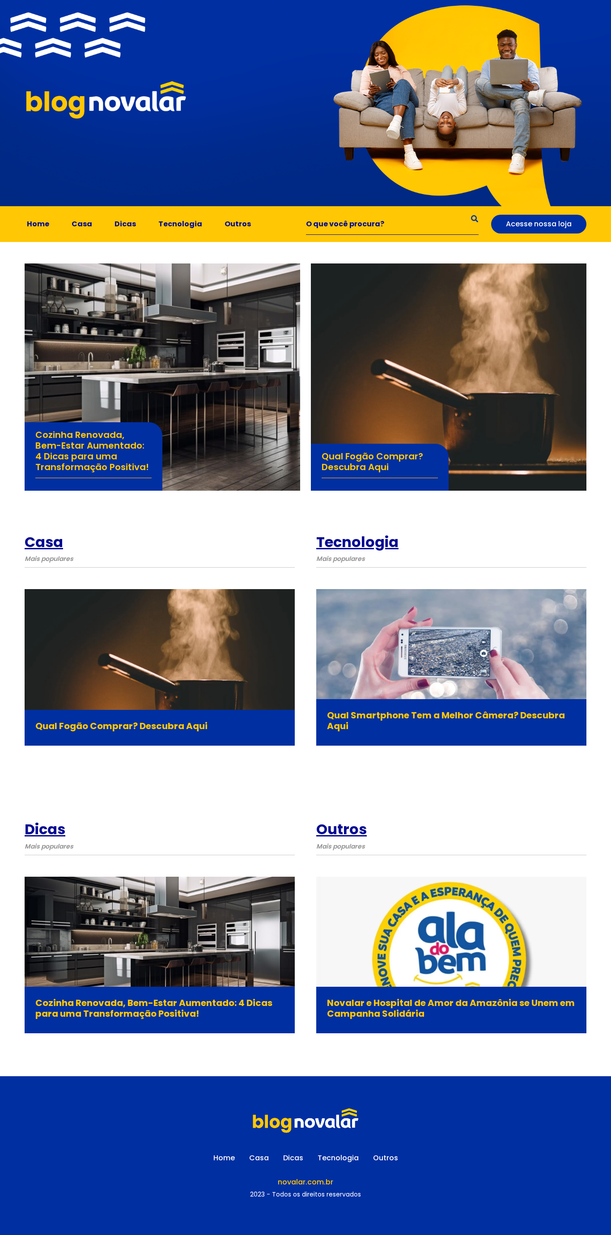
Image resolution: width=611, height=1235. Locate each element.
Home (38, 224)
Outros (238, 224)
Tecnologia (180, 224)
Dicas (125, 224)
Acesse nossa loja (539, 224)
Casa (82, 224)
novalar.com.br (305, 1182)
